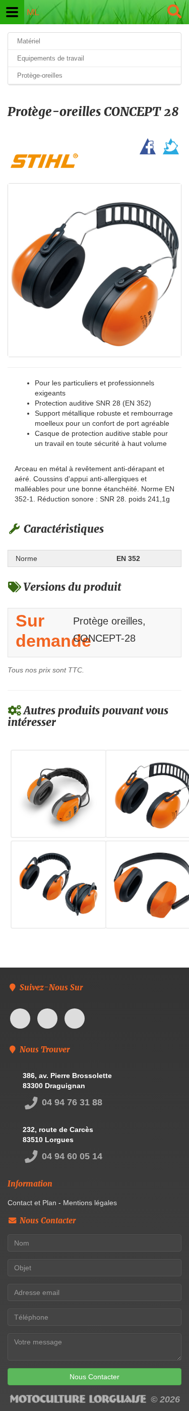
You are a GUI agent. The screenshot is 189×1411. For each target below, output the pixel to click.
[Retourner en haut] (161, 1383)
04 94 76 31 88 (70, 1102)
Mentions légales (90, 1203)
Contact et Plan (32, 1203)
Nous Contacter (94, 1377)
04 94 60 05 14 (70, 1156)
